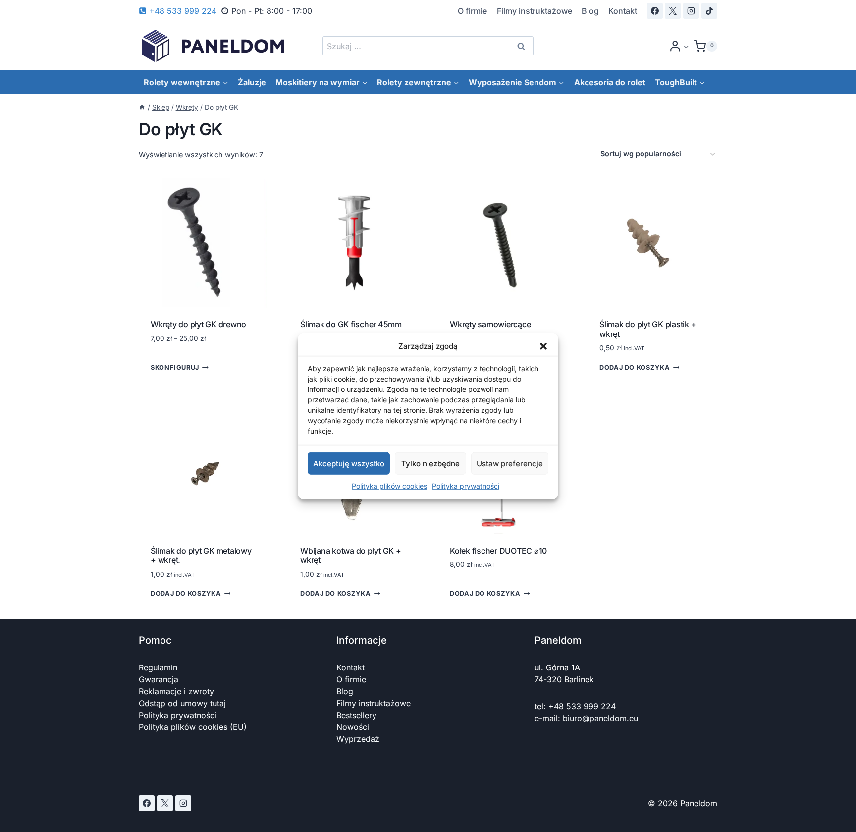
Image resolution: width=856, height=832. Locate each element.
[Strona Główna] (142, 107)
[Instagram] (691, 11)
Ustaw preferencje (510, 463)
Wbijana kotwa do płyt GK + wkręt (350, 555)
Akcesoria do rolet (609, 82)
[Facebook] (655, 11)
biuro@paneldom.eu (600, 718)
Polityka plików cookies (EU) (193, 727)
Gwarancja (158, 679)
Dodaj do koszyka (634, 367)
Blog (590, 11)
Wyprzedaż (357, 739)
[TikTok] (709, 11)
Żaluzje (252, 82)
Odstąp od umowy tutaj (182, 703)
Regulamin (158, 667)
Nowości (352, 727)
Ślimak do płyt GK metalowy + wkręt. (201, 555)
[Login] (679, 46)
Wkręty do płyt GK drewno (198, 324)
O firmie (472, 11)
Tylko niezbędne (430, 463)
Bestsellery (356, 715)
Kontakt (622, 11)
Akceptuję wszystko (348, 463)
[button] (543, 346)
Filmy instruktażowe (534, 11)
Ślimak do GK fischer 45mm (351, 324)
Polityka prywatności (465, 486)
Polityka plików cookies (389, 486)
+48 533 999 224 (582, 706)
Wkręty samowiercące (490, 324)
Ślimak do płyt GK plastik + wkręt (647, 328)
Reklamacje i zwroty (176, 691)
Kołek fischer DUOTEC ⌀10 (498, 550)
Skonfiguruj (175, 367)
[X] (673, 11)
